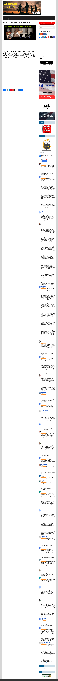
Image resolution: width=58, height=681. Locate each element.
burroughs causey (44, 423)
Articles (9, 17)
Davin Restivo (43, 356)
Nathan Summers (44, 340)
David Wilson (43, 491)
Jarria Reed (43, 480)
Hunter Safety (50, 17)
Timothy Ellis (43, 577)
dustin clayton (43, 403)
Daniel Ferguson (44, 223)
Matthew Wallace (44, 457)
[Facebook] (44, 34)
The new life (43, 392)
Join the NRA (25, 17)
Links (29, 17)
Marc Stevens (43, 475)
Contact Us (17, 17)
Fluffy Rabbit (43, 547)
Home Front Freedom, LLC (46, 155)
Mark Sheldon (43, 627)
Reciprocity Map (21, 19)
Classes (13, 17)
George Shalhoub (44, 536)
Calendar (16, 19)
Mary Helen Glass (44, 464)
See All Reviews (46, 662)
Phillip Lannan (43, 211)
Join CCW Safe (6, 19)
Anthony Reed (43, 163)
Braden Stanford (44, 569)
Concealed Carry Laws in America (31, 19)
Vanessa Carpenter (44, 410)
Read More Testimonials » (43, 50)
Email (40, 31)
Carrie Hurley (43, 618)
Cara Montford (43, 286)
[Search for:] (46, 27)
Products (36, 17)
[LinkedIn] (39, 34)
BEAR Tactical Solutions (45, 642)
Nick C (42, 599)
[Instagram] (46, 34)
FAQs (21, 17)
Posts (32, 17)
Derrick (42, 586)
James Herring (43, 509)
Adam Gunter (43, 442)
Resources (41, 17)
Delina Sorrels (43, 374)
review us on (44, 160)
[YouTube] (42, 34)
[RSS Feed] (41, 34)
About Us (5, 17)
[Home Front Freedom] (29, 8)
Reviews (45, 17)
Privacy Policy (11, 19)
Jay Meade (43, 176)
